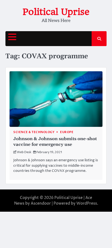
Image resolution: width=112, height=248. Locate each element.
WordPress (86, 203)
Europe (66, 132)
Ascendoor (41, 203)
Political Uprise (56, 12)
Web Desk (24, 152)
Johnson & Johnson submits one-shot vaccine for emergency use (55, 141)
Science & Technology (33, 132)
